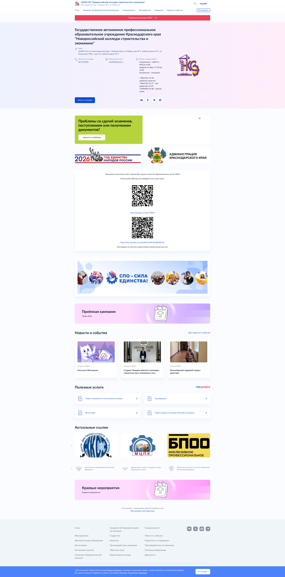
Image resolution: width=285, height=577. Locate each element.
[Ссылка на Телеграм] (154, 100)
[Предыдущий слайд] (71, 445)
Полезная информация (155, 550)
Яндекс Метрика (114, 570)
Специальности (128, 10)
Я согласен (202, 572)
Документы (150, 555)
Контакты (114, 541)
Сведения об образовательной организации (101, 10)
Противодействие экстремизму (159, 545)
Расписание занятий (84, 550)
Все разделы (203, 10)
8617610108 (83, 62)
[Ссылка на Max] (160, 100)
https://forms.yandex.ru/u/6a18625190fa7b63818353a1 (142, 242)
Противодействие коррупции (142, 511)
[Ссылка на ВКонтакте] (189, 529)
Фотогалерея (81, 545)
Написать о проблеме (92, 137)
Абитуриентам (145, 10)
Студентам (158, 10)
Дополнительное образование (89, 541)
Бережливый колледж (120, 555)
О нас (77, 10)
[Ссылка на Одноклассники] (148, 100)
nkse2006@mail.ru (116, 62)
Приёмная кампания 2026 (140, 18)
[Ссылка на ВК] (141, 100)
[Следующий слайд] (213, 445)
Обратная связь (117, 550)
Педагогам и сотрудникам (157, 541)
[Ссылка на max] (202, 529)
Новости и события (175, 10)
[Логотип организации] (77, 3)
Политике (143, 573)
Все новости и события (199, 333)
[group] (96, 445)
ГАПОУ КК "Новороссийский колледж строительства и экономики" (113, 2)
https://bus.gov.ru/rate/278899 (142, 213)
